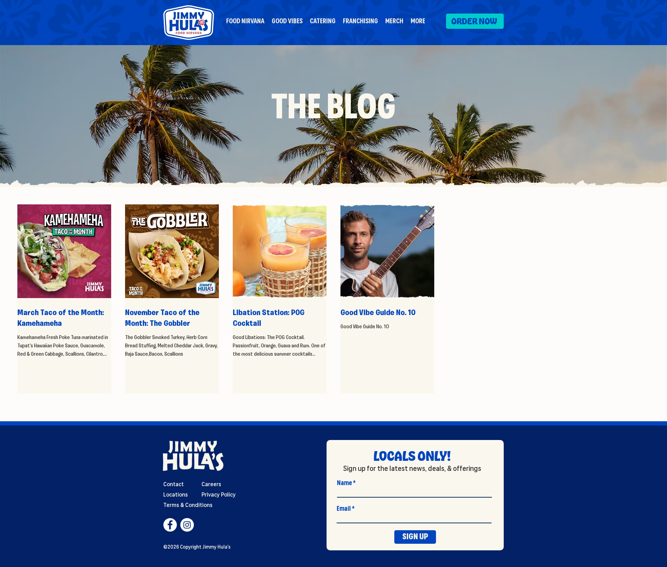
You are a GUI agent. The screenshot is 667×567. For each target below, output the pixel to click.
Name (344, 483)
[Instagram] (187, 525)
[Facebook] (170, 525)
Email (344, 508)
